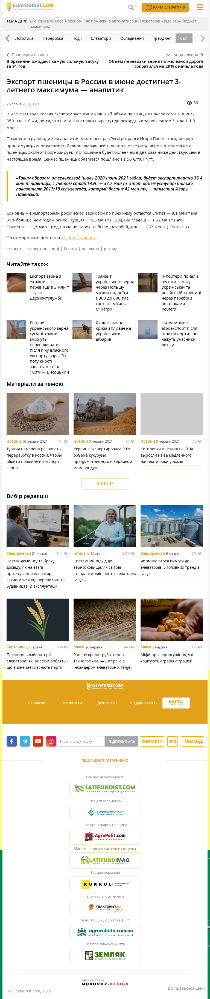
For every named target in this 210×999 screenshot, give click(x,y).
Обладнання (132, 38)
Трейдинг (162, 38)
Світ (184, 38)
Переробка (53, 38)
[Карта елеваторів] (176, 703)
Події (77, 38)
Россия (70, 248)
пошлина (90, 248)
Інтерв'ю (81, 553)
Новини (14, 441)
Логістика (24, 38)
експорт (14, 248)
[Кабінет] (105, 716)
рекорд (110, 248)
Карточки (16, 647)
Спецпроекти (19, 553)
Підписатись (122, 741)
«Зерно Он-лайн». (79, 237)
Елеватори (101, 38)
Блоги (79, 647)
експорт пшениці (43, 248)
